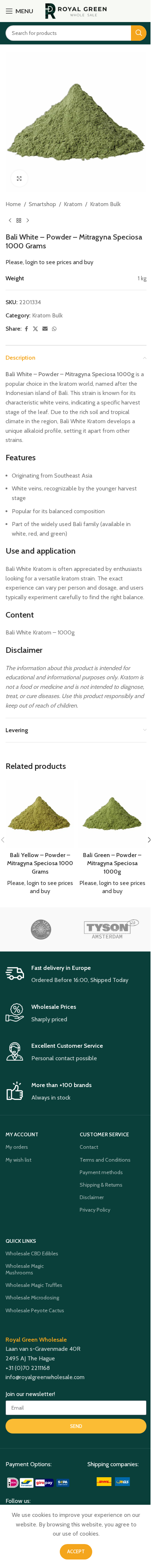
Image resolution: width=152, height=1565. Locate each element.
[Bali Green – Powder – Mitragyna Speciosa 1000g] (112, 814)
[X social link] (35, 329)
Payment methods (101, 1172)
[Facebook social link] (26, 329)
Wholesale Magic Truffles (34, 1285)
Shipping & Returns (101, 1184)
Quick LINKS (21, 1241)
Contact (89, 1147)
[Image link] (39, 1482)
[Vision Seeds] (41, 929)
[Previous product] (10, 220)
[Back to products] (18, 220)
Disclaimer (92, 1197)
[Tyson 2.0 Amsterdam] (111, 929)
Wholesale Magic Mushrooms (25, 1269)
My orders (17, 1147)
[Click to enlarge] (19, 178)
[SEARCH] (138, 33)
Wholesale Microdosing (32, 1297)
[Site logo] (76, 10)
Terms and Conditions (105, 1159)
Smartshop (42, 204)
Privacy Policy (95, 1209)
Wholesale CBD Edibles (32, 1253)
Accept (76, 1551)
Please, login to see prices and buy (49, 262)
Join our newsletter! (30, 1393)
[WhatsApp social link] (54, 329)
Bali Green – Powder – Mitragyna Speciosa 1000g (112, 863)
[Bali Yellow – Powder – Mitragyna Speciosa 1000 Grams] (40, 814)
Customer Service (104, 1134)
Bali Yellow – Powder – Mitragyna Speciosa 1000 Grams (40, 863)
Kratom (73, 204)
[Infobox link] (76, 974)
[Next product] (27, 220)
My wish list (18, 1159)
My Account (22, 1134)
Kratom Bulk (105, 204)
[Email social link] (45, 329)
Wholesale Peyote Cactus (35, 1310)
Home (13, 204)
